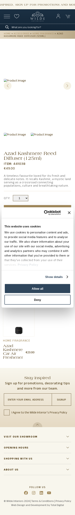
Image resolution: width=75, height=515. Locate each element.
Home (7, 33)
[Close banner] (69, 212)
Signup (61, 399)
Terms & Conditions (42, 500)
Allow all (37, 288)
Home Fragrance (43, 33)
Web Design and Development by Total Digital (37, 505)
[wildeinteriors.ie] (37, 20)
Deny (37, 299)
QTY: (7, 198)
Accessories (21, 33)
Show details (54, 277)
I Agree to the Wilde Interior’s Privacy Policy (39, 412)
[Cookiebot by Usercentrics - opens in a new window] (45, 212)
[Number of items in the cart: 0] (68, 16)
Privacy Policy (28, 264)
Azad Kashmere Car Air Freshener (13, 352)
